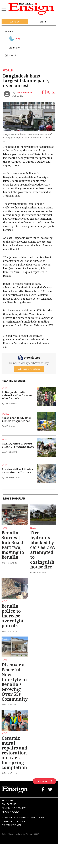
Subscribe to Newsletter (29, 368)
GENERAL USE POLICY (13, 808)
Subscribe (14, 21)
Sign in (43, 21)
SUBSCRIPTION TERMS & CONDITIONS (23, 817)
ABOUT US (7, 800)
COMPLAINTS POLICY (13, 821)
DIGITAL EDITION (11, 825)
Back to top (42, 781)
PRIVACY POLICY (10, 811)
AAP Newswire (24, 92)
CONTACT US (9, 804)
